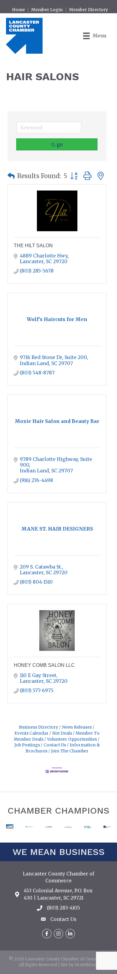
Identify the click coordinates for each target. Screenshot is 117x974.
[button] (11, 176)
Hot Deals (62, 733)
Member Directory (88, 10)
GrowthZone (87, 964)
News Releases (77, 727)
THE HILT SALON (33, 245)
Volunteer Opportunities (72, 739)
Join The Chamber (69, 751)
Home (18, 10)
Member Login (47, 10)
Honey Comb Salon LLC (44, 665)
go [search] (60, 144)
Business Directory (38, 727)
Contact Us (55, 745)
